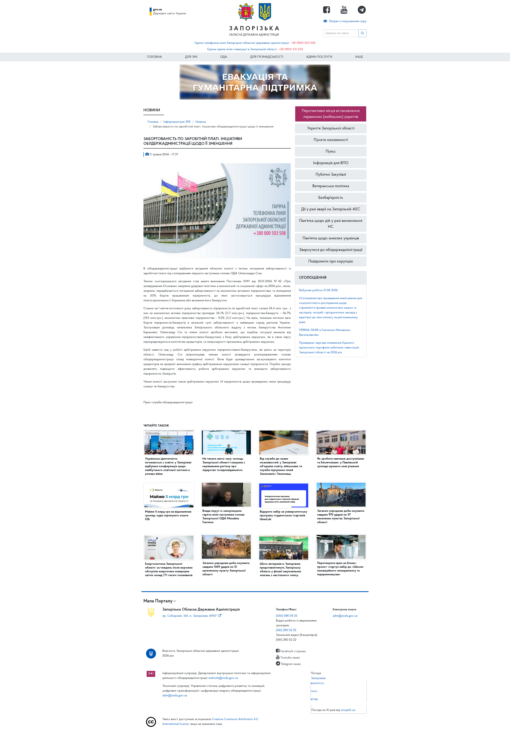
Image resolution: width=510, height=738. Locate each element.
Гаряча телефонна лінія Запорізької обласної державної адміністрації (242, 43)
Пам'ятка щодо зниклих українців (331, 238)
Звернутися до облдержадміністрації (330, 250)
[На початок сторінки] (255, 731)
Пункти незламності (331, 140)
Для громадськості (266, 57)
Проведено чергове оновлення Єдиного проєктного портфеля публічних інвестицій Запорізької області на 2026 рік (329, 347)
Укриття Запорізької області (330, 128)
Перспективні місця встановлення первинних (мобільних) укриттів (331, 114)
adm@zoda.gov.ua (345, 616)
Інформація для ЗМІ (176, 121)
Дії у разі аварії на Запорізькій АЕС (330, 209)
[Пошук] (362, 33)
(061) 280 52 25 (286, 630)
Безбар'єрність (330, 198)
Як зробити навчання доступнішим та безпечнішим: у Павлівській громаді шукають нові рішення (340, 462)
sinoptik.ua (348, 710)
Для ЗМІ (191, 57)
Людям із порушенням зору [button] (348, 21)
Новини (200, 121)
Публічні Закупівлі (331, 175)
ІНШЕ (359, 57)
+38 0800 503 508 (303, 43)
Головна (154, 57)
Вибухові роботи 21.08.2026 (318, 290)
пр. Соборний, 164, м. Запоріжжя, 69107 (189, 616)
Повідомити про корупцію (330, 261)
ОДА (223, 57)
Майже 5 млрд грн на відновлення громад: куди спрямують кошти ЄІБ (168, 515)
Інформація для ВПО (330, 163)
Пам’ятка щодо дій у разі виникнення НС (330, 224)
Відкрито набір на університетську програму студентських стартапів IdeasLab (283, 515)
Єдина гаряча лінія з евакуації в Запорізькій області (242, 49)
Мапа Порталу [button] (158, 601)
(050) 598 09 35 (286, 616)
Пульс (331, 152)
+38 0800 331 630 (291, 49)
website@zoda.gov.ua (223, 678)
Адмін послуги (319, 57)
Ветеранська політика (330, 186)
